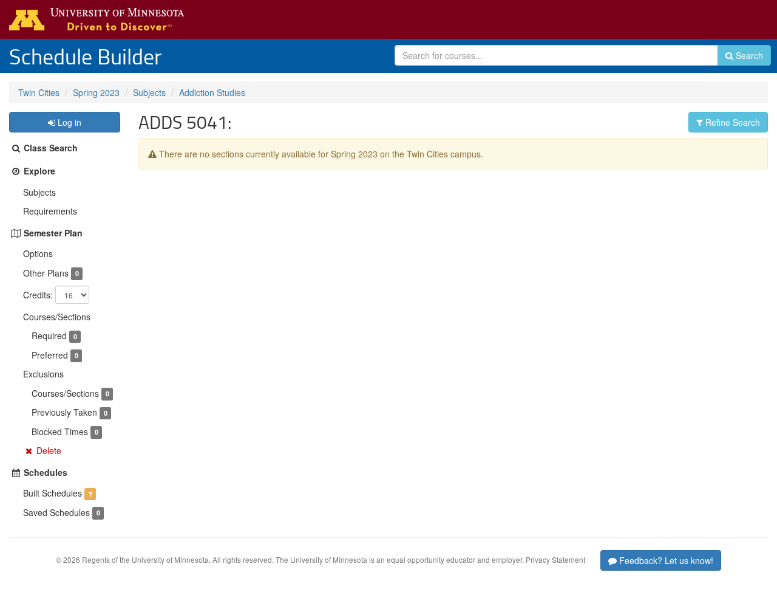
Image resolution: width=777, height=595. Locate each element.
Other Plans (46, 273)
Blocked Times (60, 431)
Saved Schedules (56, 512)
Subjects (149, 92)
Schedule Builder (85, 56)
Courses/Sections (56, 317)
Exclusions (43, 374)
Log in (68, 122)
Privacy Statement (555, 559)
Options (38, 253)
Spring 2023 (96, 92)
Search (748, 55)
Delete (48, 450)
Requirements (50, 211)
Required (49, 335)
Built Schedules (52, 493)
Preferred (50, 355)
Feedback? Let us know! (665, 560)
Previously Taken (64, 412)
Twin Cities (38, 92)
